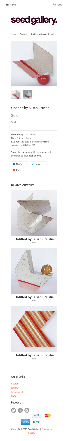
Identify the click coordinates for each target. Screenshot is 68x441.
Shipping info (17, 392)
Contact (15, 388)
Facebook (20, 410)
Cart (59, 4)
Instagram (26, 410)
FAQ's (14, 396)
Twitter (13, 410)
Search (15, 383)
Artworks (23, 34)
